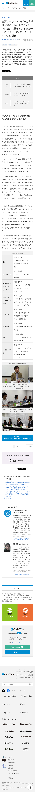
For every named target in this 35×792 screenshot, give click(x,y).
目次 (17, 78)
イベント (5, 713)
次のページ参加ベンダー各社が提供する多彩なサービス (17, 438)
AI (8, 8)
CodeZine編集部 (6, 39)
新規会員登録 (18, 647)
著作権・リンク (12, 760)
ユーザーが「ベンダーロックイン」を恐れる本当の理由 (22, 103)
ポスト (7, 71)
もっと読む (7, 498)
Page (7, 94)
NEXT (29, 446)
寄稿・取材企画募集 (10, 696)
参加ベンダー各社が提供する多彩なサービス (22, 94)
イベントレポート (13, 44)
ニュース (5, 704)
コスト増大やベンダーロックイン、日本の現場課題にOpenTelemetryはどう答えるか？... (17, 494)
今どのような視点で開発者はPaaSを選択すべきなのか (22, 85)
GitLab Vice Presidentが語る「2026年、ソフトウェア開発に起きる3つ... (17, 488)
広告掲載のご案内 (26, 696)
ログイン (18, 652)
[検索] (3, 8)
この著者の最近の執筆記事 (21, 539)
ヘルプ (10, 757)
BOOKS (23, 713)
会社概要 (10, 768)
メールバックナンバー (18, 642)
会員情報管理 (11, 762)
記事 (22, 704)
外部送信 (10, 778)
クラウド (5, 44)
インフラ (31, 8)
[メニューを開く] (3, 3)
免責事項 (10, 765)
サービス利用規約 (12, 771)
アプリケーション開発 (18, 8)
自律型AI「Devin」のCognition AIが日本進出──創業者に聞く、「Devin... (17, 483)
